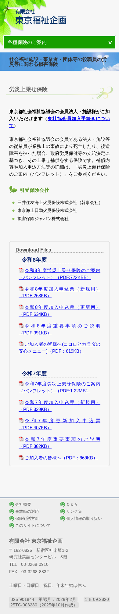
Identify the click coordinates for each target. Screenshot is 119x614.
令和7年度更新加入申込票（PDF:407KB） (59, 424)
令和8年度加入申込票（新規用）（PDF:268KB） (59, 292)
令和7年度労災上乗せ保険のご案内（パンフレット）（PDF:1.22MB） (59, 387)
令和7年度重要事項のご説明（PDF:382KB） (59, 443)
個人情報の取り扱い (84, 518)
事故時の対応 (27, 511)
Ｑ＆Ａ (72, 504)
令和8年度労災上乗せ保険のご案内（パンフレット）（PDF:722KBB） (59, 274)
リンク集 (74, 511)
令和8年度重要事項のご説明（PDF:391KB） (59, 329)
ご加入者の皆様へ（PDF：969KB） (61, 457)
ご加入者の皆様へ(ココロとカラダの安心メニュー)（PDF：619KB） (59, 347)
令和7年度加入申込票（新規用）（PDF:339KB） (59, 406)
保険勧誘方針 (27, 518)
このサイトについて (33, 525)
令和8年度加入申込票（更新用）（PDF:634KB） (59, 311)
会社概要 (23, 504)
